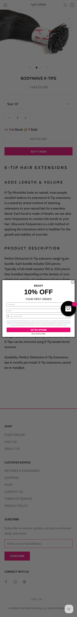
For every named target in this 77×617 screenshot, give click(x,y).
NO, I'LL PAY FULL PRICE (38, 334)
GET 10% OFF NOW (38, 330)
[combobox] (10, 316)
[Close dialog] (72, 282)
